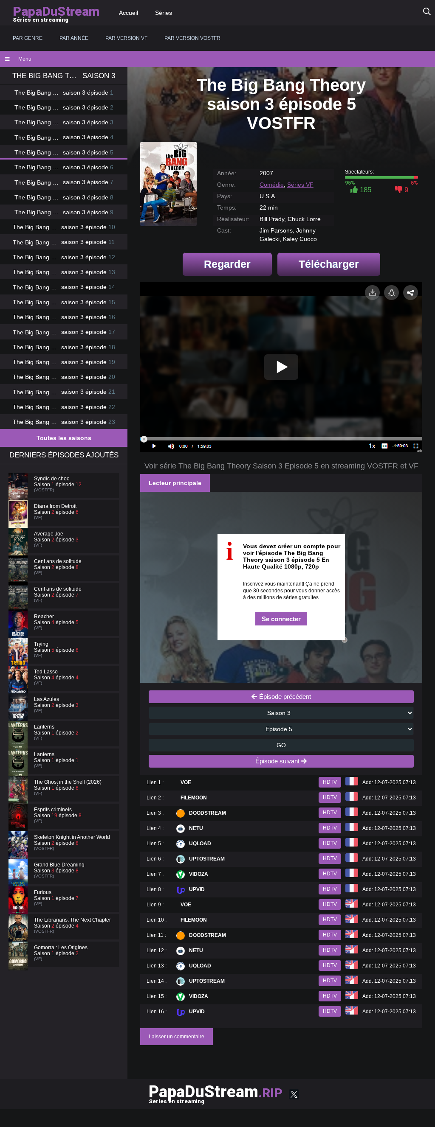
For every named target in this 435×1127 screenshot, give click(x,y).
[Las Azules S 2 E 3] (19, 715)
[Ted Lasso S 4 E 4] (19, 687)
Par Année (73, 38)
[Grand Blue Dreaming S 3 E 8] (19, 880)
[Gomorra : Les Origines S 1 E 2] (19, 963)
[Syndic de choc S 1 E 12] (19, 494)
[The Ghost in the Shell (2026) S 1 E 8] (19, 798)
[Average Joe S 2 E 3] (19, 549)
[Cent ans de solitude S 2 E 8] (19, 577)
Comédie (272, 184)
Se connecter (281, 618)
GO (281, 745)
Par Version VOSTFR (192, 38)
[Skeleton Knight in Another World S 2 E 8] (19, 853)
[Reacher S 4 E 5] (19, 632)
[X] (294, 1094)
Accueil (128, 12)
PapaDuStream (215, 1093)
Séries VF (300, 184)
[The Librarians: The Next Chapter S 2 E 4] (19, 936)
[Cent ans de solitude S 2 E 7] (19, 605)
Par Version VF (126, 38)
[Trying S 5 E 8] (19, 660)
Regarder (227, 264)
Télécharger (329, 264)
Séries (163, 12)
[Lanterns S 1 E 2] (19, 743)
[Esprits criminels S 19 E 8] (19, 825)
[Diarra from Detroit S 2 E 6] (19, 522)
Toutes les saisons (64, 438)
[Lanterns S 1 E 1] (19, 770)
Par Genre (27, 38)
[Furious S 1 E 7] (19, 908)
